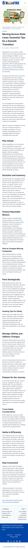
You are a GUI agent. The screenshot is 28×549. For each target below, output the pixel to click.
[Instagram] (14, 541)
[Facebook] (8, 541)
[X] (11, 541)
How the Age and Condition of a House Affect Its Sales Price (7, 513)
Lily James (6, 47)
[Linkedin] (17, 541)
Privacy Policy (14, 537)
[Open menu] (25, 3)
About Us (10, 535)
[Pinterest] (20, 541)
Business (4, 31)
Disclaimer (18, 535)
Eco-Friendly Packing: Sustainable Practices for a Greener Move (22, 514)
